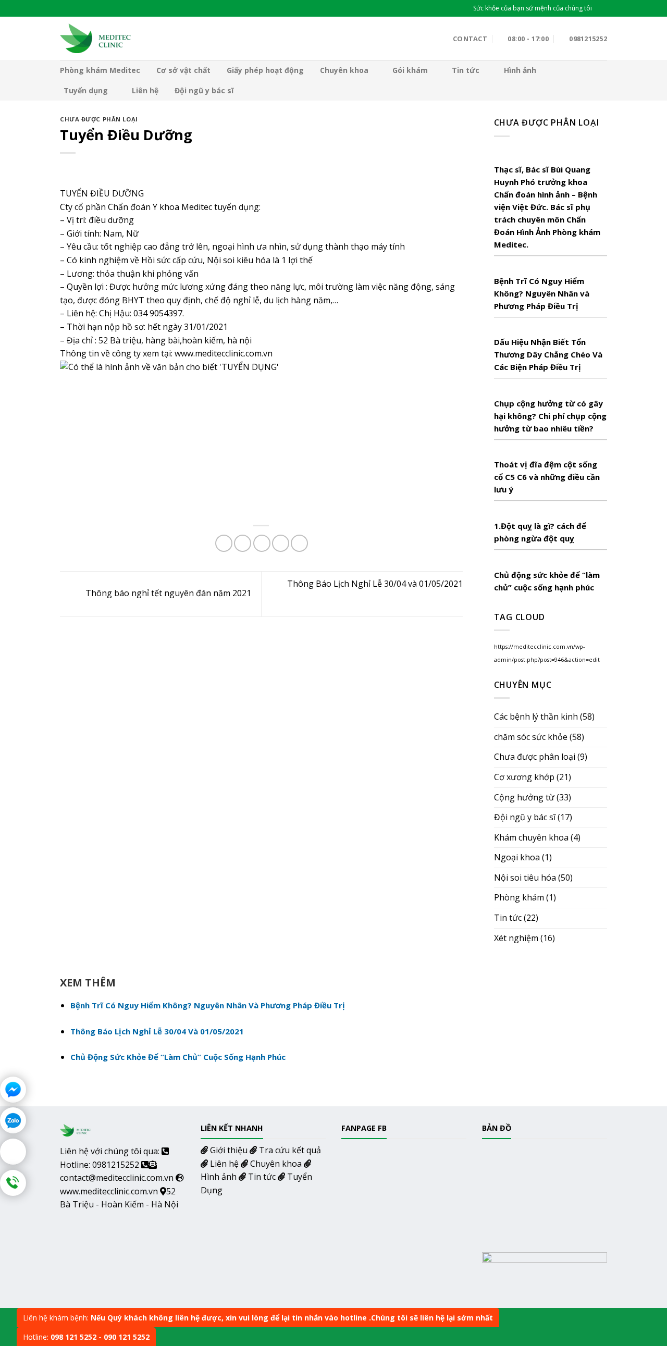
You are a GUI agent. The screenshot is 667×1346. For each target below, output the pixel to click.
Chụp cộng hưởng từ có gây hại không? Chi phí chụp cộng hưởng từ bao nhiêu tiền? (550, 416)
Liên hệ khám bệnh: (258, 1318)
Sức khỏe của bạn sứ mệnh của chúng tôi (532, 8)
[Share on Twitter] (242, 543)
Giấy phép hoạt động (265, 70)
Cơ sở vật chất (183, 70)
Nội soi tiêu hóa (525, 877)
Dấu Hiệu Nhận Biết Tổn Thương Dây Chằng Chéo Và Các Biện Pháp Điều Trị (548, 354)
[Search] (603, 8)
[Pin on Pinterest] (280, 543)
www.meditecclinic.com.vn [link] (224, 353)
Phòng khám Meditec (100, 70)
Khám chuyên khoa (531, 837)
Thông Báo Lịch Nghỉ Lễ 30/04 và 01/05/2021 (157, 1031)
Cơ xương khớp (524, 777)
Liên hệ (145, 90)
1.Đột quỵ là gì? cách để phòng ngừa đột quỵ (540, 532)
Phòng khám (519, 897)
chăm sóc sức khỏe (530, 737)
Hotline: (86, 1337)
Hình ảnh (520, 70)
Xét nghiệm (516, 938)
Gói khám (410, 70)
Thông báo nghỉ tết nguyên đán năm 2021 (167, 593)
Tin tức (465, 70)
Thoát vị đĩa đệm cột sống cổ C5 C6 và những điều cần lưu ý (547, 477)
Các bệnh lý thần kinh (536, 716)
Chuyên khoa (344, 70)
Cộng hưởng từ (524, 797)
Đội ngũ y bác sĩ (204, 90)
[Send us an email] (112, 8)
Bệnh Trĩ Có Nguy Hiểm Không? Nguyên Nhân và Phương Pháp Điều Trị (541, 293)
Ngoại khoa (517, 857)
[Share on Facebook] (223, 543)
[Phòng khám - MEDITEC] (96, 38)
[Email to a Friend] (261, 543)
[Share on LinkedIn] (299, 543)
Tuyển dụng (86, 90)
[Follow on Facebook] (65, 8)
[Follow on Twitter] (97, 8)
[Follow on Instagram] (81, 8)
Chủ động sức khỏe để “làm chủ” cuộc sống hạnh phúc (547, 581)
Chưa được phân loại (99, 119)
